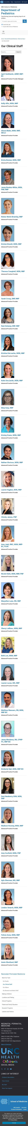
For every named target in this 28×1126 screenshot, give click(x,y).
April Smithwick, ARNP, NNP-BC (12, 75)
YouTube (11, 1069)
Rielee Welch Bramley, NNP (12, 217)
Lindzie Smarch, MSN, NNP (11, 908)
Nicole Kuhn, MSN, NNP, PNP (12, 574)
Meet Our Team (21, 38)
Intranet (24, 1107)
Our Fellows (6, 987)
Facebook (5, 1069)
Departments (17, 2)
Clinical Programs (7, 1001)
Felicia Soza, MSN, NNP (10, 935)
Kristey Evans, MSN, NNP (11, 435)
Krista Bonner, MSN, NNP (11, 160)
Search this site (6, 24)
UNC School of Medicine (9, 7)
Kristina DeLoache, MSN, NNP (13, 353)
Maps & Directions (6, 1044)
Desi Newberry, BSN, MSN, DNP (11, 797)
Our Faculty (6, 981)
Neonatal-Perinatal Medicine (11, 38)
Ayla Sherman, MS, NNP (10, 880)
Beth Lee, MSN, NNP (9, 656)
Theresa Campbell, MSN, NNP (13, 271)
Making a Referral (7, 994)
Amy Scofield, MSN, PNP (11, 853)
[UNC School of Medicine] (14, 1101)
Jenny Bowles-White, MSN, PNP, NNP (11, 188)
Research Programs (7, 1008)
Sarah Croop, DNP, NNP (10, 299)
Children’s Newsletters (8, 1077)
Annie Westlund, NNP (9, 962)
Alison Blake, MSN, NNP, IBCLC (10, 132)
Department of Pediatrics (10, 12)
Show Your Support (7, 1088)
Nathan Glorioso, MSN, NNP (12, 462)
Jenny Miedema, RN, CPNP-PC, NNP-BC (12, 741)
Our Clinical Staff (5, 41)
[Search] (25, 21)
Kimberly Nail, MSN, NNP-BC (12, 769)
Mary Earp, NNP (7, 408)
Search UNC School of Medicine (10, 26)
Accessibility (7, 2)
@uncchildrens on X (2, 1069)
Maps (12, 2)
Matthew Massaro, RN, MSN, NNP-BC (12, 711)
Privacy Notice (13, 1119)
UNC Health (16, 1107)
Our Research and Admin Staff (10, 990)
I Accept (14, 1122)
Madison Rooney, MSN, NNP (12, 826)
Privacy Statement (16, 1109)
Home (2, 38)
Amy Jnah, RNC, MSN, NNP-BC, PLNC (12, 545)
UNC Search (24, 2)
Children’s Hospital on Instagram (8, 1069)
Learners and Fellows (8, 1011)
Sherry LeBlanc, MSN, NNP (11, 628)
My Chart (4, 1084)
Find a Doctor (5, 1081)
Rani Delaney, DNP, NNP (10, 326)
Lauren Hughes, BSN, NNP (11, 490)
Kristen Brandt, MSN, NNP (11, 244)
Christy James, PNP (9, 517)
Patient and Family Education (10, 1004)
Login (25, 1109)
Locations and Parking (8, 997)
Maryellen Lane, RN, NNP (11, 601)
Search (19, 52)
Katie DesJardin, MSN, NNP (12, 381)
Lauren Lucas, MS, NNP (10, 683)
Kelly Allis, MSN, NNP (9, 103)
